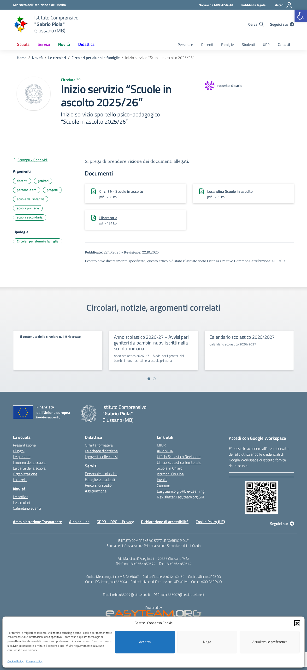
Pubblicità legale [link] (253, 4)
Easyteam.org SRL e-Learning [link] (181, 491)
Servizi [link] (44, 44)
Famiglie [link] (227, 44)
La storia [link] (20, 480)
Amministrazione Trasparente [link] (37, 522)
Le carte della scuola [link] (29, 468)
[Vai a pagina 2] (154, 378)
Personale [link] (185, 44)
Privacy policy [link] (34, 661)
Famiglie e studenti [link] (100, 479)
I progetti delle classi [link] (101, 456)
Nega (207, 642)
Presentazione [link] (24, 445)
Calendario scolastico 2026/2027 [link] (242, 337)
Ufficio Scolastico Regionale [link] (179, 456)
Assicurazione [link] (95, 491)
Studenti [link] (248, 44)
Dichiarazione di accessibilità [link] (165, 522)
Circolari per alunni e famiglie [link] (37, 241)
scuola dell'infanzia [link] (30, 198)
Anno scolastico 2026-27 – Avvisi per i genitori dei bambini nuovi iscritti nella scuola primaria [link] (151, 342)
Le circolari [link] (21, 502)
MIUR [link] (161, 445)
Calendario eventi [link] (27, 508)
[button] (297, 623)
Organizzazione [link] (25, 474)
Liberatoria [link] (108, 218)
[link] (301, 16)
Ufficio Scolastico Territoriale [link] (179, 462)
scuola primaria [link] (28, 208)
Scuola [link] (23, 44)
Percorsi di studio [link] (98, 485)
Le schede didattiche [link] (101, 451)
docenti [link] (22, 180)
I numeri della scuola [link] (29, 462)
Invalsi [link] (162, 480)
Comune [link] (163, 485)
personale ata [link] (26, 189)
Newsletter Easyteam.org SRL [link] (181, 497)
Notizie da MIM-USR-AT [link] (216, 4)
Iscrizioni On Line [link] (170, 474)
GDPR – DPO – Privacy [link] (115, 522)
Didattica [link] (86, 44)
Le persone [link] (21, 456)
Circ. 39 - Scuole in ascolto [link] (121, 191)
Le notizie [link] (20, 497)
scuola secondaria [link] (29, 217)
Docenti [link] (207, 44)
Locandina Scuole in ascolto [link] (230, 191)
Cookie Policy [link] (15, 661)
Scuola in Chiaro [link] (169, 468)
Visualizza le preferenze (270, 642)
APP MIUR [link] (165, 451)
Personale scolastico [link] (101, 474)
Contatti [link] (284, 44)
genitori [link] (43, 180)
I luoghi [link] (18, 451)
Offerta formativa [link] (99, 445)
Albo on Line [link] (79, 522)
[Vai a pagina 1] (149, 378)
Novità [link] (64, 44)
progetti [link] (52, 189)
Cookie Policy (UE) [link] (210, 522)
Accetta (145, 642)
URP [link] (266, 44)
